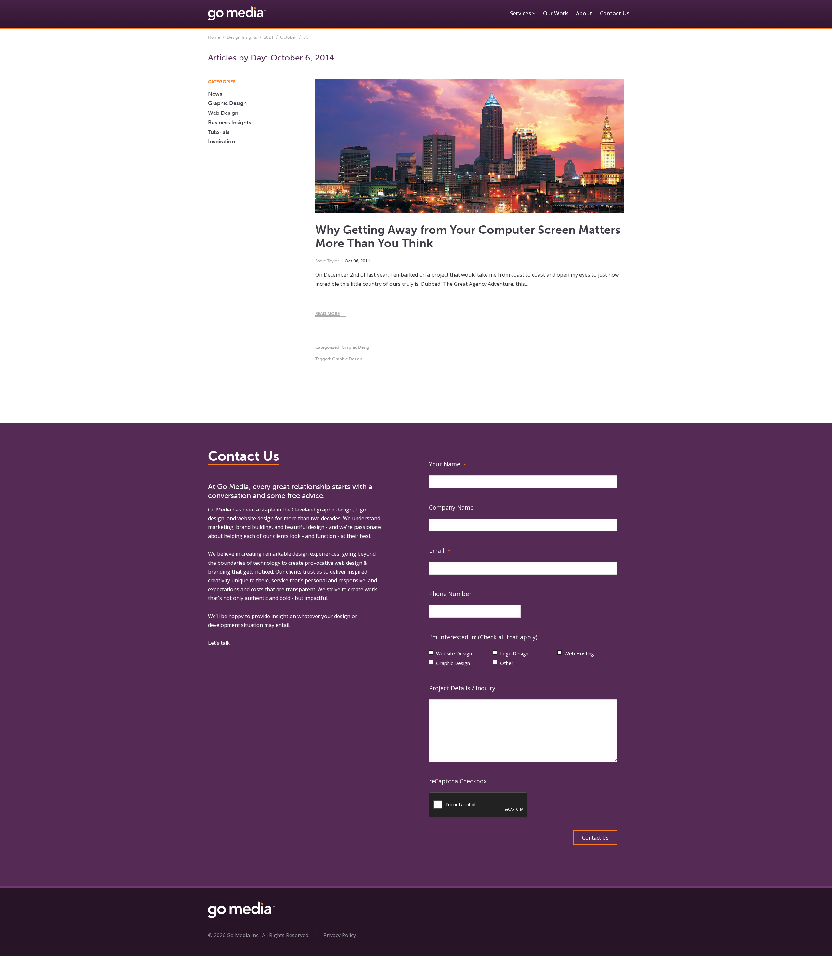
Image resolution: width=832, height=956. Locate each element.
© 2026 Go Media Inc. (233, 935)
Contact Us (614, 13)
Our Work (555, 13)
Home (214, 37)
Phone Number (450, 594)
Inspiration (221, 141)
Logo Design (514, 653)
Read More (327, 313)
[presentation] (478, 805)
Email (439, 550)
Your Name (447, 464)
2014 (268, 37)
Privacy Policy (339, 935)
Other (507, 663)
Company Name (451, 507)
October (288, 37)
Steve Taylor (327, 261)
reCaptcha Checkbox (458, 781)
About (584, 13)
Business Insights (229, 122)
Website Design (454, 653)
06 (355, 261)
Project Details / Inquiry (462, 688)
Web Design (223, 113)
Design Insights (242, 37)
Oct (348, 261)
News (215, 93)
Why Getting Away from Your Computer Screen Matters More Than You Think (467, 236)
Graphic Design (357, 347)
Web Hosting (579, 653)
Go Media (219, 509)
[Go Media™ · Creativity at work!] (237, 13)
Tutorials (219, 132)
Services (520, 13)
